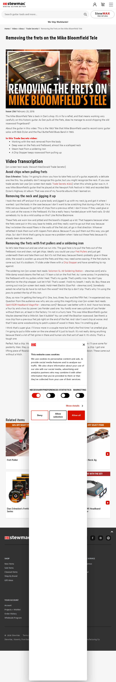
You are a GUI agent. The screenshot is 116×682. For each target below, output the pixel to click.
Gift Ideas (9, 580)
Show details (72, 406)
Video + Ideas (18, 28)
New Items (9, 564)
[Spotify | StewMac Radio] (108, 538)
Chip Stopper (70, 262)
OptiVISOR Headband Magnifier (22, 304)
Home (7, 28)
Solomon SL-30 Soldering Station (65, 270)
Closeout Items (11, 572)
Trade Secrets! (32, 28)
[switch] (50, 395)
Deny (39, 415)
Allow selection (58, 415)
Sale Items (9, 568)
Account (8, 605)
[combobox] (45, 14)
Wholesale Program (13, 618)
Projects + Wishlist (13, 609)
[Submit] (85, 14)
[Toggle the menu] (111, 4)
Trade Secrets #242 (62, 183)
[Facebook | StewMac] (92, 538)
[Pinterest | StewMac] (100, 538)
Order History (11, 613)
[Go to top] (112, 532)
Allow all (76, 415)
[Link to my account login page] (95, 4)
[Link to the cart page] (103, 4)
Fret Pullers (81, 251)
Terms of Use (28, 635)
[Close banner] (84, 345)
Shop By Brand (11, 576)
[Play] (58, 79)
